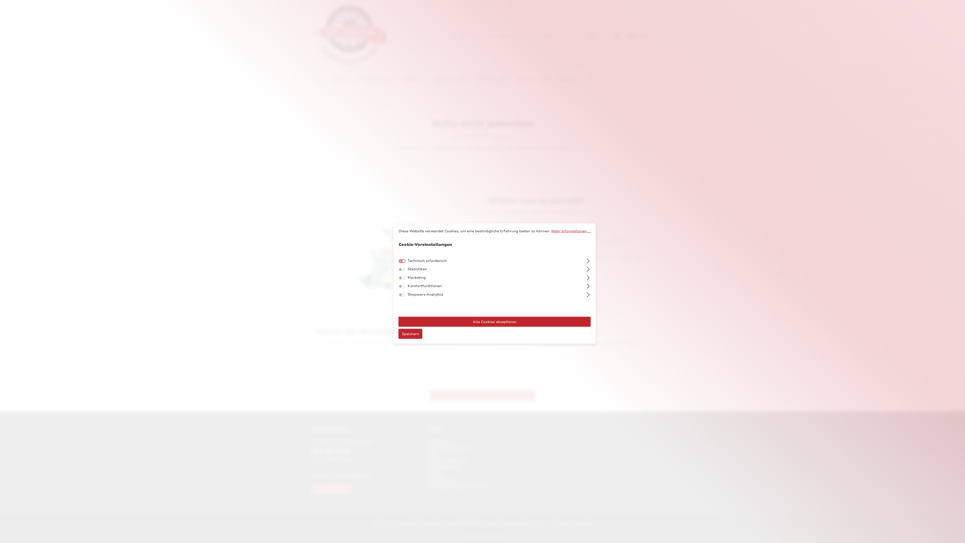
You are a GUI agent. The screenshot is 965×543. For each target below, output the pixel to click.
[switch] (402, 269)
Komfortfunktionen (425, 285)
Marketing (417, 277)
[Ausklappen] (588, 260)
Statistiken (417, 269)
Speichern (410, 333)
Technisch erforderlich (427, 260)
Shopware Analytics (425, 294)
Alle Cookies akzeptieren (494, 321)
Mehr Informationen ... (571, 231)
